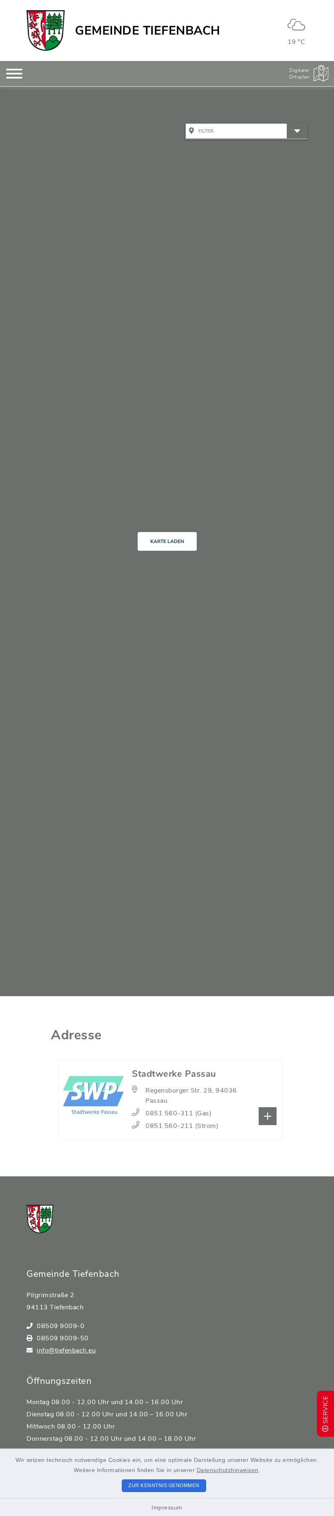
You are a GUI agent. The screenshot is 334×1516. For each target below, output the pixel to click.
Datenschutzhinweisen (228, 1470)
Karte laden (167, 541)
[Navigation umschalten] (14, 74)
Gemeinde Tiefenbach (147, 30)
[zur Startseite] (45, 30)
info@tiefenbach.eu (66, 1350)
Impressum (167, 1507)
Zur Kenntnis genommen (164, 1485)
